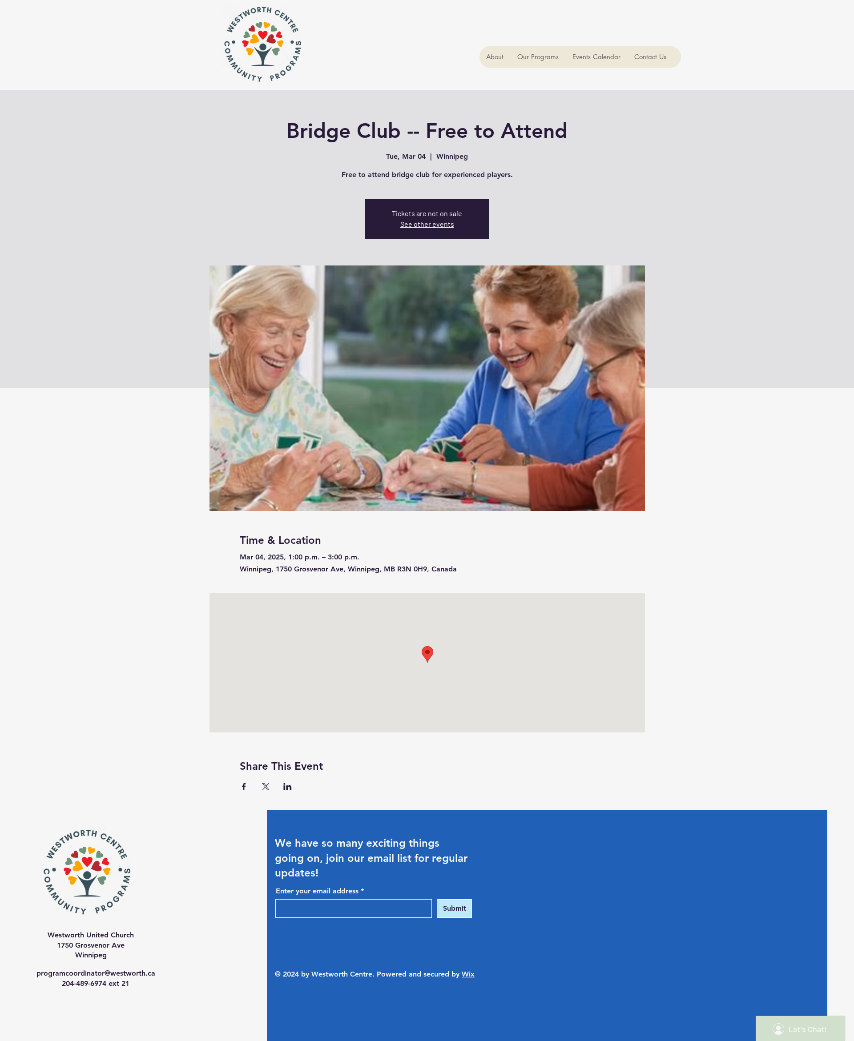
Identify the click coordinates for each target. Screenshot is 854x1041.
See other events (427, 224)
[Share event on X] (266, 786)
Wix (468, 974)
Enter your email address (317, 891)
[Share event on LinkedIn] (287, 786)
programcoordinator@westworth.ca (95, 973)
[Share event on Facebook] (244, 786)
